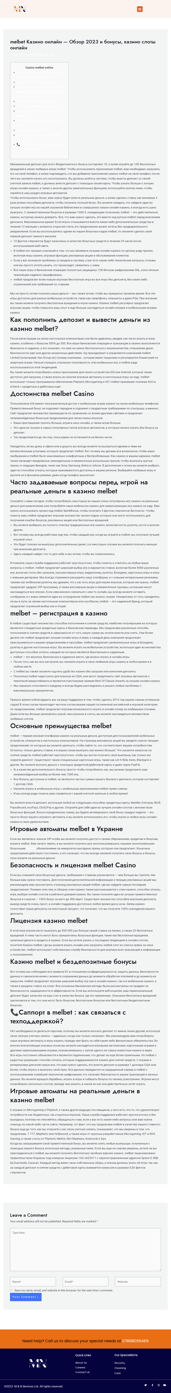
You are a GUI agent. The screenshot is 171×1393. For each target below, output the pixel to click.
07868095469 (135, 1341)
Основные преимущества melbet (38, 106)
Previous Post (14, 1193)
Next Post (159, 1193)
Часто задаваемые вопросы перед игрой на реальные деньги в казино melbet (40, 91)
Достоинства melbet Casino (35, 82)
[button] (140, 9)
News (39, 54)
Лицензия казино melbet (33, 130)
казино (31, 848)
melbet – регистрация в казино (37, 101)
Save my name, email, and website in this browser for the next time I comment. (64, 1290)
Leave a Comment (21, 54)
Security (119, 1363)
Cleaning (120, 1368)
